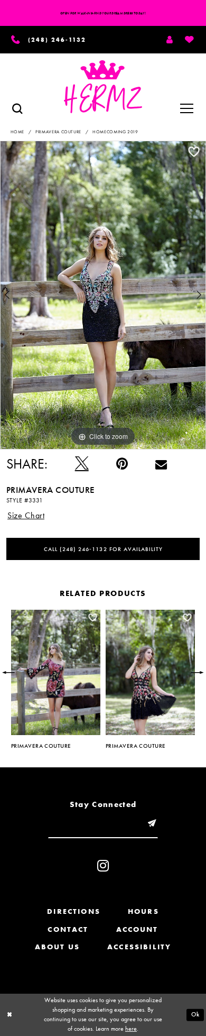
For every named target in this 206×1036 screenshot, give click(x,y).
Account (137, 929)
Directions (73, 911)
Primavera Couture (58, 131)
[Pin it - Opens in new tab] (122, 464)
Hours (143, 911)
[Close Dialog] (9, 1015)
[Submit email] (152, 823)
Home (18, 131)
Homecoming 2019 (115, 131)
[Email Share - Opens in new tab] (161, 464)
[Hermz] (103, 86)
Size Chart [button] (25, 515)
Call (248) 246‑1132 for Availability (103, 549)
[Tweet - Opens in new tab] (82, 463)
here (131, 1029)
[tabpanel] (103, 295)
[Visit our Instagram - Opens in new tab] (103, 866)
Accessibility (139, 946)
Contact (68, 929)
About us (57, 946)
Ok (195, 1015)
